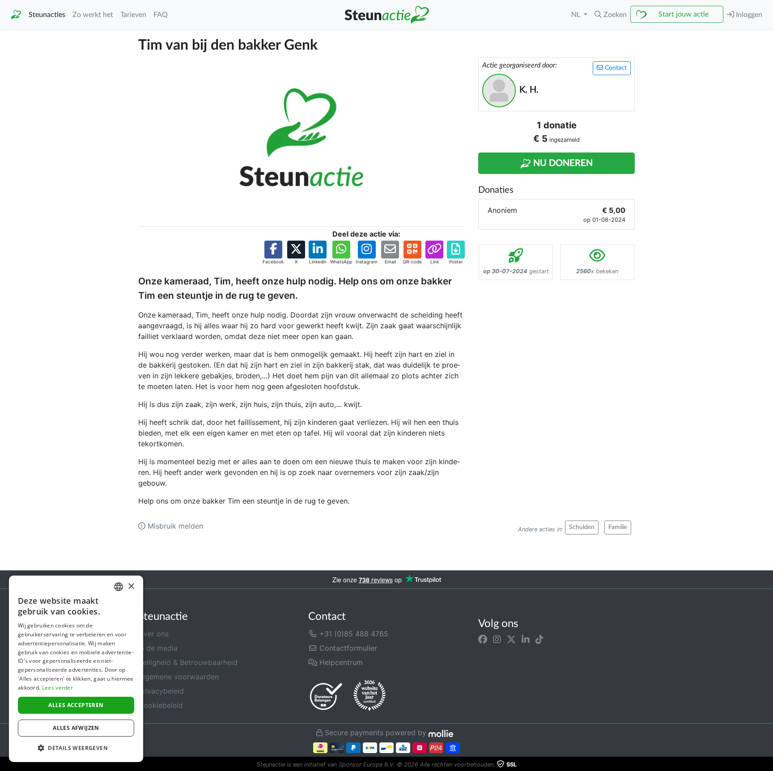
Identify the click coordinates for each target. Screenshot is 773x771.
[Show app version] (766, 764)
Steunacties (47, 14)
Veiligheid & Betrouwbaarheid (188, 662)
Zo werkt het (92, 14)
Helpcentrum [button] (340, 662)
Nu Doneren (562, 163)
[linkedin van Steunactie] (526, 639)
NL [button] (576, 14)
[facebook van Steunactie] (482, 639)
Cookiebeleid (160, 705)
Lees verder (57, 687)
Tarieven (133, 14)
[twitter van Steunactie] (511, 639)
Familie (617, 527)
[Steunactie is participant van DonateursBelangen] (326, 696)
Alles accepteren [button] (75, 705)
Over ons (153, 633)
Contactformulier (347, 648)
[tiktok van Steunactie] (539, 639)
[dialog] (76, 669)
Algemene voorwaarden (178, 676)
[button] (610, 15)
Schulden (582, 527)
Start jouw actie (683, 14)
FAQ (160, 14)
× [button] (130, 586)
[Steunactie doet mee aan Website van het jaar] (369, 696)
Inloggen (748, 14)
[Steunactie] (16, 15)
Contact (615, 68)
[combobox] (118, 586)
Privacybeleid (161, 690)
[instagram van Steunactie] (497, 639)
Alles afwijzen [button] (76, 728)
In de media (158, 648)
